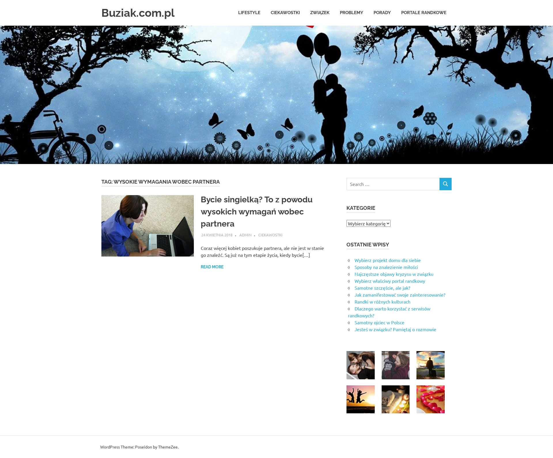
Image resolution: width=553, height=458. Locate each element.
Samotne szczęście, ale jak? (382, 288)
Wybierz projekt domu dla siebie (388, 260)
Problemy (351, 12)
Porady (382, 12)
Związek (319, 12)
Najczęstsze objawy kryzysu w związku (394, 274)
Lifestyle (249, 12)
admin (245, 234)
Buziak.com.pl (138, 12)
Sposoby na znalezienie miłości (386, 267)
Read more (212, 267)
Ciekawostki (285, 12)
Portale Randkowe (423, 12)
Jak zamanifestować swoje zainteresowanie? (400, 294)
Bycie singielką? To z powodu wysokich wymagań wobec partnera (257, 212)
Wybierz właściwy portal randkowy (390, 281)
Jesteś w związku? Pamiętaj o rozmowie (395, 329)
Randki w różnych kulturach (382, 301)
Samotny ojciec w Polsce (379, 322)
